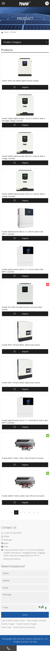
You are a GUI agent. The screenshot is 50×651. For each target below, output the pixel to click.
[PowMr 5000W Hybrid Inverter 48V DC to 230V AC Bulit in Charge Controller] (25, 142)
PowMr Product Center (15, 620)
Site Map (33, 641)
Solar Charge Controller (36, 620)
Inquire (25, 87)
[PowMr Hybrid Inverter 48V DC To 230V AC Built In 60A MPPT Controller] (25, 218)
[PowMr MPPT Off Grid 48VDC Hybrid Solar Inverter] (25, 331)
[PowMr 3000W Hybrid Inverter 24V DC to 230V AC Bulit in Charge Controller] (25, 180)
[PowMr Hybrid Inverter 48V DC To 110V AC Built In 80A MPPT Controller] (25, 256)
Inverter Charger (8, 624)
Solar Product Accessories (24, 627)
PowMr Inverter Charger (27, 624)
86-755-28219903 (14, 533)
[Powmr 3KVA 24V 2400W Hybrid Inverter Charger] (25, 67)
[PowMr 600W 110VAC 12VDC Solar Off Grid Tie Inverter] (25, 444)
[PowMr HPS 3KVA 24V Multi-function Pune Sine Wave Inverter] (25, 293)
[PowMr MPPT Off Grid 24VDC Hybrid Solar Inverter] (25, 369)
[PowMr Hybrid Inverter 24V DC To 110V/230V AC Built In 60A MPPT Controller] (25, 407)
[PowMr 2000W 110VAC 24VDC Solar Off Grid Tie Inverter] (25, 482)
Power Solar (6, 627)
